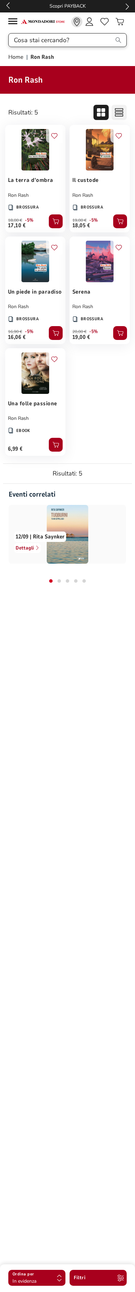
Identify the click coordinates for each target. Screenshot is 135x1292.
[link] (76, 21)
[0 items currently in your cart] (120, 22)
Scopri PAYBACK (68, 6)
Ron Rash (18, 195)
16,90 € (15, 332)
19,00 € (79, 220)
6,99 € (15, 449)
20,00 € (79, 332)
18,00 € (15, 220)
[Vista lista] (119, 112)
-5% (29, 220)
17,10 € (17, 225)
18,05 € (81, 225)
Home (16, 57)
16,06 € (17, 337)
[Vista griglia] (101, 112)
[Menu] (14, 22)
